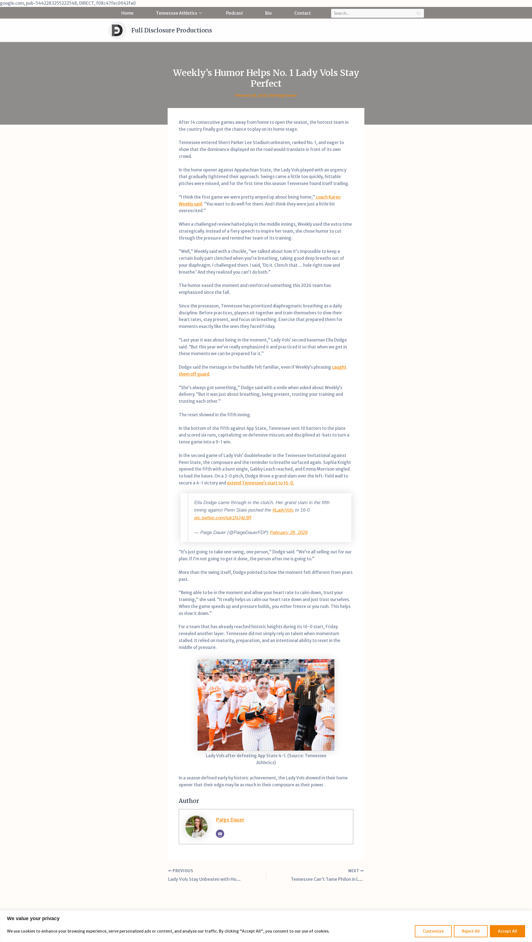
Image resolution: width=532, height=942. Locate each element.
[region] (266, 926)
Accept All (507, 931)
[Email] (220, 834)
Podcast (234, 13)
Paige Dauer (230, 820)
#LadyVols (283, 509)
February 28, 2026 (289, 532)
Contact (302, 13)
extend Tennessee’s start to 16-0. (260, 483)
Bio (268, 13)
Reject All (471, 931)
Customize (433, 931)
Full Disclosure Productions (171, 30)
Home (127, 13)
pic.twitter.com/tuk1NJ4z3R (222, 517)
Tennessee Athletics (176, 13)
